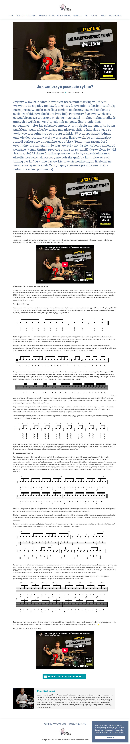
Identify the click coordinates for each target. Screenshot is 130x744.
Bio (86, 16)
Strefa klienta (115, 16)
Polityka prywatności (55, 724)
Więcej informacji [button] (119, 732)
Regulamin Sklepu (77, 724)
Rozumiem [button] (110, 737)
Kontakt (94, 16)
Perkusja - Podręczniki (26, 16)
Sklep (103, 16)
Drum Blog (77, 16)
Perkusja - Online (46, 16)
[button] (64, 676)
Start (11, 16)
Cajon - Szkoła (63, 16)
